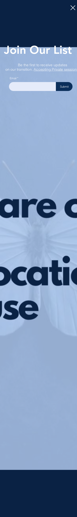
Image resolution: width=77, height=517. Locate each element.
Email (13, 78)
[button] (72, 8)
